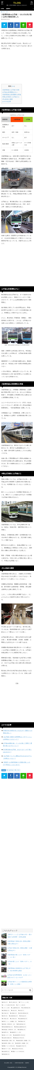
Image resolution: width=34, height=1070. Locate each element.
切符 (5, 1016)
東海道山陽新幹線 (21, 1027)
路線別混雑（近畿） (9, 1040)
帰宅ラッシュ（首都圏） (10, 1021)
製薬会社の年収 (19, 1037)
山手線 (18, 770)
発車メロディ (7, 1035)
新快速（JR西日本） (9, 1024)
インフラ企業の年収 (9, 1005)
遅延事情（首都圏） (22, 1043)
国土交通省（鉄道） (8, 1062)
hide (13, 86)
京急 (14, 1010)
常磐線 (22, 1021)
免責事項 (8, 8)
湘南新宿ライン (16, 1032)
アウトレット (24, 1002)
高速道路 (6, 1054)
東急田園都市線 (8, 1027)
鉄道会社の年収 (18, 1048)
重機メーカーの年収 (9, 1046)
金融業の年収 (22, 1046)
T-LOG (17, 2)
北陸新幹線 (14, 1016)
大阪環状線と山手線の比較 (10, 90)
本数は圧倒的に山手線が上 (10, 97)
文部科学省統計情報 (19, 1062)
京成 (22, 1010)
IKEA (5, 1002)
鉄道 (4, 770)
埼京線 (23, 1016)
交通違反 (6, 1010)
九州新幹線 (26, 1007)
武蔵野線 (22, 1029)
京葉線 (14, 1013)
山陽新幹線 (23, 1018)
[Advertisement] (17, 66)
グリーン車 (21, 1005)
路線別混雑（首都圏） (24, 1040)
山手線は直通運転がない (10, 92)
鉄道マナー (6, 1048)
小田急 (5, 1018)
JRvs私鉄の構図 (7, 99)
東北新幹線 (21, 1024)
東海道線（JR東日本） (9, 1029)
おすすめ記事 (6, 101)
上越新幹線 (16, 1007)
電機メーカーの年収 (18, 1051)
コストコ (6, 1007)
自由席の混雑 (7, 1037)
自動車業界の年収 (19, 1035)
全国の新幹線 (24, 1013)
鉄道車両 (6, 1051)
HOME (2, 8)
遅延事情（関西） (8, 1043)
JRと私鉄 (13, 1002)
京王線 (5, 1013)
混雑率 (5, 1032)
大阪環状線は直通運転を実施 (11, 94)
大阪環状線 (11, 770)
